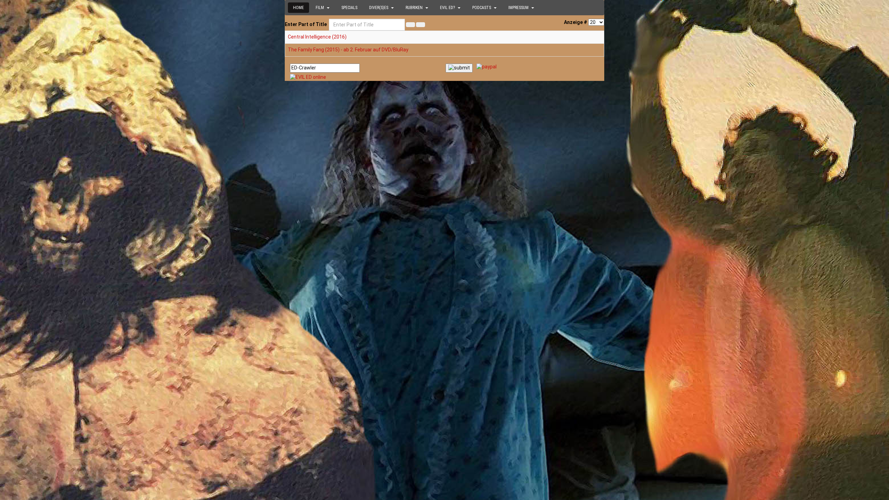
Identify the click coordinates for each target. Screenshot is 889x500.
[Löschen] (420, 24)
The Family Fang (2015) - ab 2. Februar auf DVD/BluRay (348, 49)
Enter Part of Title (306, 24)
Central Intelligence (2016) (317, 37)
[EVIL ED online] (444, 77)
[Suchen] (410, 24)
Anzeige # (575, 22)
